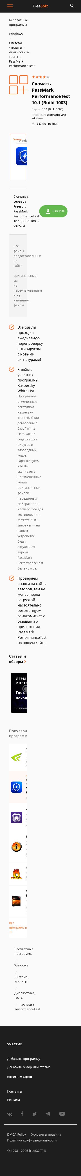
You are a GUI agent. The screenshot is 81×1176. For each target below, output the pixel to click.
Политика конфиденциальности (32, 1140)
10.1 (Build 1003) (47, 109)
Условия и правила (46, 1134)
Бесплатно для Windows (49, 116)
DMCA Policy (16, 1134)
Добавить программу (23, 1059)
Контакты (14, 1091)
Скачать (58, 211)
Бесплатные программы (18, 22)
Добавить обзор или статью (29, 1067)
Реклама (13, 1100)
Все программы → (18, 927)
